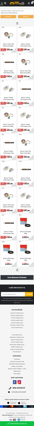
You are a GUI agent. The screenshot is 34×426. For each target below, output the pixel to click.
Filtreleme (8, 17)
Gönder (29, 294)
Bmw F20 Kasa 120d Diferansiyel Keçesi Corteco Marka (8, 259)
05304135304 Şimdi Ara (18, 424)
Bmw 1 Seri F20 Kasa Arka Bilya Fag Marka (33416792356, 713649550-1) (8, 45)
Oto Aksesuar (17, 352)
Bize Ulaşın (17, 373)
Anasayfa (17, 359)
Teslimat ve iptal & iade (17, 361)
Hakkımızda (17, 371)
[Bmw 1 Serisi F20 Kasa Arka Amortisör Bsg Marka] (8, 62)
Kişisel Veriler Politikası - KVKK (17, 369)
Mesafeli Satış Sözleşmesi (17, 364)
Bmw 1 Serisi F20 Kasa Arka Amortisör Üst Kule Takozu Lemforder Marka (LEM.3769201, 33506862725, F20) (25, 45)
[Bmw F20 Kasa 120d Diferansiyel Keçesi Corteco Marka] (8, 249)
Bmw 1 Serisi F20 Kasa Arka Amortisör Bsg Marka (8, 72)
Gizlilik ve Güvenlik (17, 366)
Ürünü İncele (14, 50)
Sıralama (26, 17)
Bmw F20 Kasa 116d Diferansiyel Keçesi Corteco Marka (25, 232)
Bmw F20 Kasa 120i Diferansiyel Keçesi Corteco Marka (25, 259)
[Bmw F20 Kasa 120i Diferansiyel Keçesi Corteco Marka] (25, 249)
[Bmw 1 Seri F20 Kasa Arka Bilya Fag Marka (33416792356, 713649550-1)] (8, 35)
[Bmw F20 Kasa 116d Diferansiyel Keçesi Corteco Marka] (25, 222)
